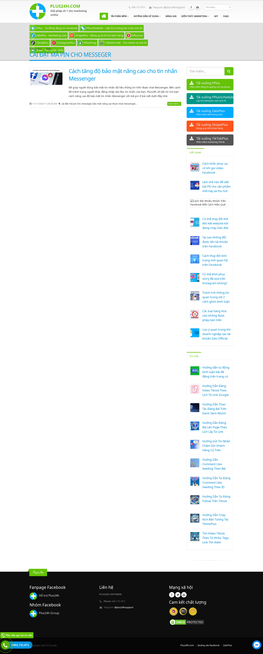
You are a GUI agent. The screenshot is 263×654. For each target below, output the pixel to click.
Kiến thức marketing (194, 16)
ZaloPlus (227, 645)
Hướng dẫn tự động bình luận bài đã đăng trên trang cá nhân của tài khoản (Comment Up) (215, 376)
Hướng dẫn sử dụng (146, 16)
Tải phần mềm (119, 16)
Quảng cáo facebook (209, 645)
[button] (256, 645)
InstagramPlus (66, 42)
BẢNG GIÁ (171, 16)
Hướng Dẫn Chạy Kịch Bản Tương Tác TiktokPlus (215, 519)
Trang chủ (36, 48)
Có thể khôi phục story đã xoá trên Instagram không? (214, 278)
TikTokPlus (42, 42)
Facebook (191, 7)
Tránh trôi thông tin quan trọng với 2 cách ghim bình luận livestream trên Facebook (216, 302)
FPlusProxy (90, 42)
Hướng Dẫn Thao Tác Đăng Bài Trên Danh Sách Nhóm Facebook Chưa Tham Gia (214, 413)
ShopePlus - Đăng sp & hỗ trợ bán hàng (99, 35)
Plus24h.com (187, 645)
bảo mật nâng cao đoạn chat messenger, (114, 103)
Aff (216, 16)
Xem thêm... (174, 103)
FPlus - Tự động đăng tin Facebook (56, 28)
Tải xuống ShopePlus (212, 126)
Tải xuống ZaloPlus (210, 112)
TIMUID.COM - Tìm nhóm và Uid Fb (126, 42)
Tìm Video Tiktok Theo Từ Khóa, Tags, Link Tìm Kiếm (215, 537)
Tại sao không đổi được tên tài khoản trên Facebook (215, 241)
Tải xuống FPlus (210, 84)
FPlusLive (137, 35)
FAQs (226, 16)
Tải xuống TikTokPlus (212, 140)
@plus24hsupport (174, 7)
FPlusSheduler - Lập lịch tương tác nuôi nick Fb (114, 28)
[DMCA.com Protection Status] (187, 621)
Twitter (178, 594)
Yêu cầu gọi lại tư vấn (19, 635)
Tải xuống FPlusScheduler (215, 98)
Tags (48, 48)
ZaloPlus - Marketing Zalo (51, 35)
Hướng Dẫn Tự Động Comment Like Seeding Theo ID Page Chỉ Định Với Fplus (216, 487)
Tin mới (194, 356)
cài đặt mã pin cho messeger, (77, 103)
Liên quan (195, 152)
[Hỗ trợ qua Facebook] (256, 645)
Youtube (197, 7)
